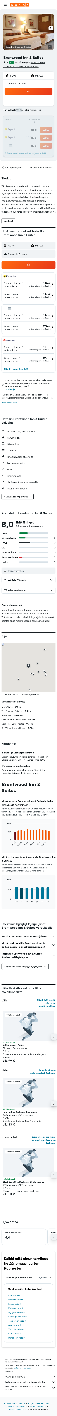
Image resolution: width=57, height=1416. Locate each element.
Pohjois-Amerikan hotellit (38, 1404)
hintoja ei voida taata (22, 1368)
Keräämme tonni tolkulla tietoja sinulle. (25, 1382)
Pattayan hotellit (16, 1308)
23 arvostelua (38, 62)
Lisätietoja (10, 389)
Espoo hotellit (14, 1304)
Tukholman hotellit (17, 1329)
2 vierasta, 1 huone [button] (16, 83)
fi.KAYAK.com (9, 1404)
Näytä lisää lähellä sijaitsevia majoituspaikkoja (46, 1003)
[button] (5, 4)
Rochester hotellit (16, 1409)
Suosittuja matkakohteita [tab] (19, 1277)
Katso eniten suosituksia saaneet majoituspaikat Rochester (43, 1139)
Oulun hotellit (14, 1333)
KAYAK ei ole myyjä (15, 1376)
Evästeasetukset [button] (9, 402)
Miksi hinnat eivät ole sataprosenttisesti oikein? (25, 1388)
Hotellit (22, 1404)
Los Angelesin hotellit (18, 1316)
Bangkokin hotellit (16, 1337)
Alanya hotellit (15, 1325)
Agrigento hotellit (16, 1312)
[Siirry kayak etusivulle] (19, 5)
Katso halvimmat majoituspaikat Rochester (42, 1071)
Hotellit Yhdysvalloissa (17, 1406)
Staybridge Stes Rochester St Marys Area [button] (23, 1182)
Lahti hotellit (14, 1295)
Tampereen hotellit (17, 1320)
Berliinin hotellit (15, 1299)
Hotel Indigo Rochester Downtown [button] (20, 1112)
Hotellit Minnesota (37, 1406)
